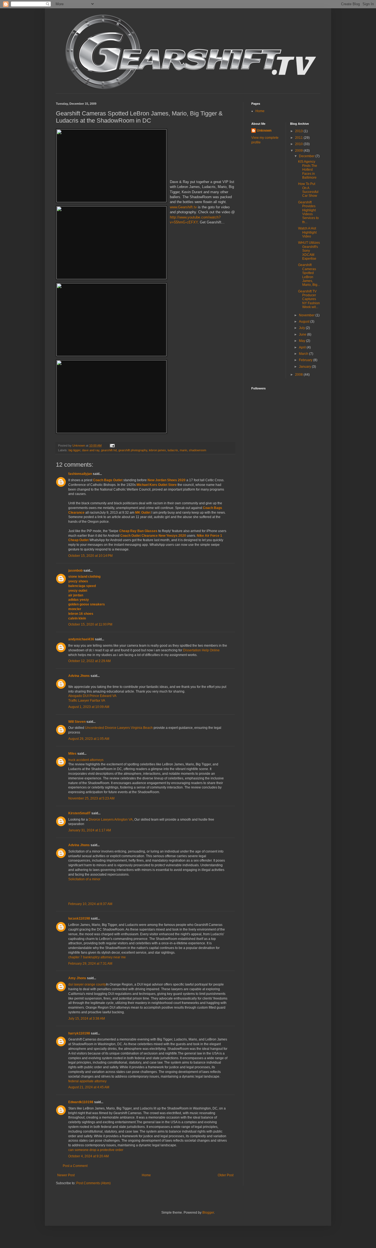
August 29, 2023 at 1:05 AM (88, 739)
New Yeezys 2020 (172, 536)
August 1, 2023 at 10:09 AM (88, 707)
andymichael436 (81, 639)
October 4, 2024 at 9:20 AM (88, 1156)
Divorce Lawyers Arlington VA (111, 819)
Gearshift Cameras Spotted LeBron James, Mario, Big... (309, 275)
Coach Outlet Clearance (139, 536)
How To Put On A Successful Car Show (308, 190)
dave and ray (90, 450)
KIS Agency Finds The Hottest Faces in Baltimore (307, 169)
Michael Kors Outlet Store (157, 485)
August (304, 321)
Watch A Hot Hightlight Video (307, 232)
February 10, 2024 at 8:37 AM (90, 904)
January (305, 367)
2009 (299, 151)
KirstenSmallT (79, 813)
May (302, 341)
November (307, 315)
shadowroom (197, 450)
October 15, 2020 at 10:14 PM (90, 556)
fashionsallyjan (80, 474)
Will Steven (77, 722)
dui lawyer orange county (87, 984)
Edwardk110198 (80, 1102)
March (304, 354)
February (306, 360)
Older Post (225, 1175)
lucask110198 (79, 918)
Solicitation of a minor (84, 879)
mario (183, 450)
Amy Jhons (77, 978)
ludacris (173, 450)
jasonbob (75, 570)
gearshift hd (109, 450)
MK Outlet (143, 512)
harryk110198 (79, 1033)
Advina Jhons (79, 676)
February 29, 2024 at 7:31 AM (90, 963)
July (302, 328)
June (303, 334)
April (303, 347)
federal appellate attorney (87, 1081)
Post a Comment (75, 1166)
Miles (72, 754)
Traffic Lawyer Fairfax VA (86, 700)
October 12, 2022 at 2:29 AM (89, 661)
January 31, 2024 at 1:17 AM (89, 830)
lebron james (157, 450)
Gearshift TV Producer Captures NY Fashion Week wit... (309, 299)
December (307, 156)
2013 (299, 131)
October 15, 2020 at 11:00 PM (90, 624)
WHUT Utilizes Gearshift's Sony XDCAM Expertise (309, 251)
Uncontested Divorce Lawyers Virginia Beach (119, 728)
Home (146, 1175)
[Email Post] (112, 445)
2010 (299, 144)
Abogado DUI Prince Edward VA (92, 696)
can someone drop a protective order (95, 1150)
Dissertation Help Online (201, 650)
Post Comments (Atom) (93, 1183)
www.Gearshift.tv (183, 207)
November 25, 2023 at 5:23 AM (91, 798)
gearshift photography (132, 450)
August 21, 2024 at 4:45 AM (88, 1087)
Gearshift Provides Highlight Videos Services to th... (308, 212)
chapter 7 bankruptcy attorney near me (97, 957)
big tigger (74, 450)
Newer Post (66, 1175)
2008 (299, 375)
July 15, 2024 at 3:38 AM (86, 1018)
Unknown (264, 130)
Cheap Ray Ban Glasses (138, 531)
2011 (299, 138)
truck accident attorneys (85, 760)
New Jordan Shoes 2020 (167, 480)
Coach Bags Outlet (107, 480)
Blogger (208, 1212)
